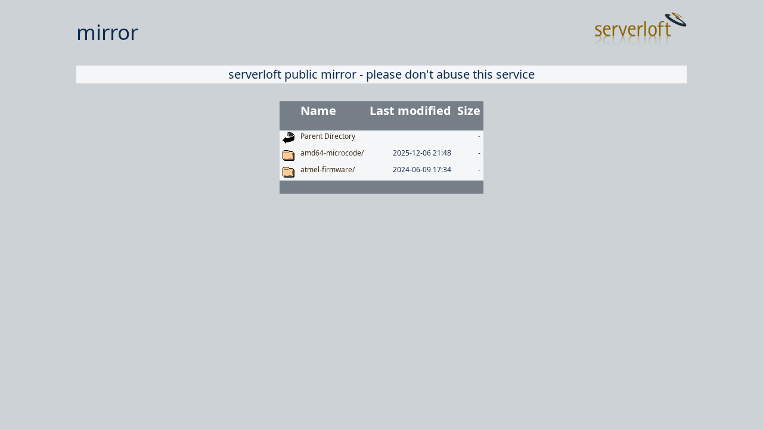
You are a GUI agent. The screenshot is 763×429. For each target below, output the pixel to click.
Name (318, 110)
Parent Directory (327, 136)
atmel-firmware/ (327, 169)
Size (468, 110)
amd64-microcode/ (332, 153)
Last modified (410, 110)
